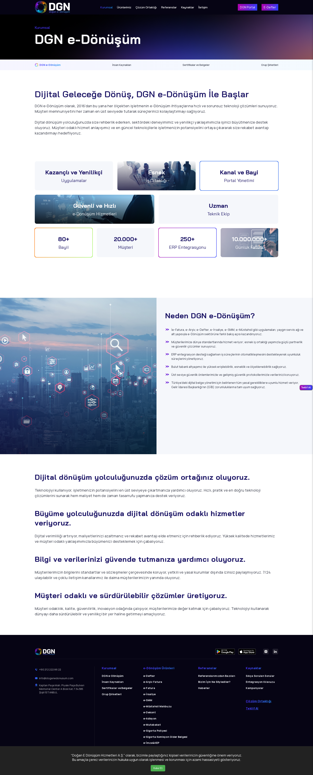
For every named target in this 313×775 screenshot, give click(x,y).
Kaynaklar (187, 7)
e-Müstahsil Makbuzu (157, 706)
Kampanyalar (254, 688)
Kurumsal (106, 7)
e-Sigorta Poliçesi (155, 730)
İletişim (203, 7)
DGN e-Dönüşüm (50, 65)
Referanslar (169, 7)
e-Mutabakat (152, 724)
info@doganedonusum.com (56, 678)
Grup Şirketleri (269, 65)
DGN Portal (247, 7)
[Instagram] (266, 652)
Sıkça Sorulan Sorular (260, 676)
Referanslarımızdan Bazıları (216, 676)
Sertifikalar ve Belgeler (196, 65)
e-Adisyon (149, 718)
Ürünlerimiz (124, 7)
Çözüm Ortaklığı (146, 7)
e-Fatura (149, 688)
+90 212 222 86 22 (50, 669)
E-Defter (270, 7)
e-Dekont (149, 712)
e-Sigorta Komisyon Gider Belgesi (165, 737)
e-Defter (149, 676)
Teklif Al (252, 708)
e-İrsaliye (149, 694)
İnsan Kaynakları (121, 65)
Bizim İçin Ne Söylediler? (214, 682)
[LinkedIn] (275, 652)
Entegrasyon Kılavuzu (260, 682)
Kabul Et (157, 768)
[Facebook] (225, 652)
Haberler (204, 688)
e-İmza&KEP (151, 743)
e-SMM (147, 700)
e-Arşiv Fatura (152, 682)
